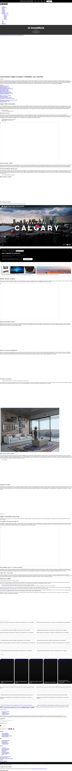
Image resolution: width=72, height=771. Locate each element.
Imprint (10, 756)
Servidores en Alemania (5, 740)
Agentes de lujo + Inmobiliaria (57, 83)
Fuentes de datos (4, 742)
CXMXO (6, 756)
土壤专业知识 (23, 707)
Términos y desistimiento (6, 753)
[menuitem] (37, 6)
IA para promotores (5, 733)
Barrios (14, 706)
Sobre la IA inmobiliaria (5, 748)
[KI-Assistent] (2, 20)
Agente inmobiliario (7, 706)
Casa (21, 706)
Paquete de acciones (54, 706)
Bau (16, 706)
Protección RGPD (5, 741)
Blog (2, 754)
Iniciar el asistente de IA (5, 749)
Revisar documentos (5, 736)
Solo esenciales (2, 770)
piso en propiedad (60, 706)
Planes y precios (4, 750)
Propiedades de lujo (7, 707)
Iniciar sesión (4, 747)
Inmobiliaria (24, 706)
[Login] (3, 21)
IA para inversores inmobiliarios (7, 735)
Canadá (18, 706)
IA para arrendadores (5, 734)
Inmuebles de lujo (28, 706)
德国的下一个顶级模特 (30, 707)
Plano (64, 706)
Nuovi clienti (41, 706)
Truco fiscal (17, 707)
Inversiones (33, 706)
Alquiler (11, 706)
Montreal (14, 82)
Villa (20, 707)
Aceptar (7, 770)
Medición (37, 706)
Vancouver (7, 82)
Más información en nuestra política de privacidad (39, 768)
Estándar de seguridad (5, 743)
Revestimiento (12, 707)
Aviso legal (3, 751)
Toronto (11, 82)
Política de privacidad (5, 752)
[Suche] (3, 22)
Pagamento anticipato (47, 706)
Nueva (1, 324)
